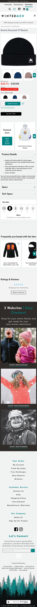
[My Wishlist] (14, 9)
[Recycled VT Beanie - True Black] (7, 74)
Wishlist (18, 479)
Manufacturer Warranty (18, 505)
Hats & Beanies (16, 26)
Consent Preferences (18, 563)
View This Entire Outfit (7, 141)
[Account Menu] (19, 9)
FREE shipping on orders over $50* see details (18, 22)
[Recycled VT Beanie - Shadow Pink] (28, 74)
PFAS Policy (13, 570)
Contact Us (18, 491)
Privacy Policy (7, 566)
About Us (18, 517)
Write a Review (18, 292)
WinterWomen (18, 4)
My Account (18, 465)
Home (2, 26)
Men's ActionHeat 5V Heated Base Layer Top (10, 264)
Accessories (8, 26)
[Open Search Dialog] (10, 9)
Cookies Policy (18, 566)
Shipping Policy (18, 498)
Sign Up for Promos (18, 521)
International (18, 502)
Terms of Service (29, 568)
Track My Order (18, 468)
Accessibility (23, 570)
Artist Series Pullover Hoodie (25, 147)
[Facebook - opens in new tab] (16, 529)
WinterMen (29, 4)
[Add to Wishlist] (23, 103)
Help (18, 495)
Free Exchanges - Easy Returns (18, 1)
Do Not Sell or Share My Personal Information (18, 567)
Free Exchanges (18, 472)
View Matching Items (7, 108)
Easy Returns (18, 475)
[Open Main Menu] (31, 16)
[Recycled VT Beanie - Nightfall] (17, 74)
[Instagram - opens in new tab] (21, 529)
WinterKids (8, 4)
